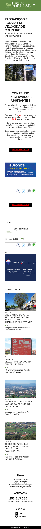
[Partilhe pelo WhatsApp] (34, 191)
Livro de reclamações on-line (20, 486)
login (21, 115)
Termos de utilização (20, 479)
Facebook (22, 513)
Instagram (22, 516)
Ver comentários (20, 205)
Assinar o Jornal (20, 150)
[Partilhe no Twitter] (23, 191)
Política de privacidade (20, 481)
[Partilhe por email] (29, 191)
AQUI (14, 119)
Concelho (8, 312)
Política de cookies (20, 483)
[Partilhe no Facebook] (18, 191)
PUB (6, 252)
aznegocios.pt (26, 527)
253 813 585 (18, 498)
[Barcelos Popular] (18, 5)
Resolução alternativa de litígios (20, 485)
